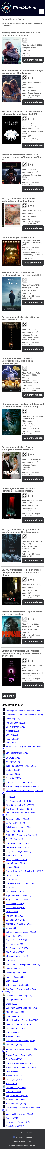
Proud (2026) (11, 1084)
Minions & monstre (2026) (17, 956)
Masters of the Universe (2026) (19, 1114)
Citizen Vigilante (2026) (16, 973)
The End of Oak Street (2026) (19, 782)
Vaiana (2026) (12, 928)
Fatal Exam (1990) (14, 1059)
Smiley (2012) (12, 1004)
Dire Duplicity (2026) (15, 952)
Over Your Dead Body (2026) (18, 1024)
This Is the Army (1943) (16, 908)
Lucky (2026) (11, 879)
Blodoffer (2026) (13, 770)
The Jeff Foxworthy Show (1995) (20, 883)
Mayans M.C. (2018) (15, 891)
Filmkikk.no (16, 1133)
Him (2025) (11, 742)
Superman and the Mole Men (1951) (22, 1008)
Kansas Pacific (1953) (15, 855)
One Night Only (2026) (16, 727)
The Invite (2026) (13, 778)
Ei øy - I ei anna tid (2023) (17, 899)
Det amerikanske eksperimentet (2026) (23, 964)
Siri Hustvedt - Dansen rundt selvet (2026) (24, 715)
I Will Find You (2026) (15, 1028)
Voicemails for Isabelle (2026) (19, 996)
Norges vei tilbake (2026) (17, 1096)
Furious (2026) (12, 867)
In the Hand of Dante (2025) (18, 985)
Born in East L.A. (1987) (16, 940)
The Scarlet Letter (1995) (17, 948)
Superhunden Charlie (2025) (18, 895)
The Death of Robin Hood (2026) (20, 1041)
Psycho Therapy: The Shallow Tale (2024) (24, 871)
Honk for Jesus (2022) (15, 977)
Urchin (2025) (12, 981)
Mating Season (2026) (15, 1000)
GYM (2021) (11, 887)
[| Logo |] (19, 13)
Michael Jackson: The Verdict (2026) (22, 1020)
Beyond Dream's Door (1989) (19, 1055)
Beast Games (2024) (15, 1126)
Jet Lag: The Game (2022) (17, 819)
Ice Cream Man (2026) (16, 823)
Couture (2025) (12, 1118)
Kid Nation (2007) (13, 1036)
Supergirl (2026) (13, 1016)
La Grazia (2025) (13, 758)
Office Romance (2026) (16, 1012)
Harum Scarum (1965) (15, 863)
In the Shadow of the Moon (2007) (21, 1067)
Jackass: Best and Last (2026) (19, 924)
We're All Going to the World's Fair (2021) (24, 786)
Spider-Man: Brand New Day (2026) (22, 835)
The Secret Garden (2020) (17, 843)
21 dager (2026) (13, 762)
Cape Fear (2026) (14, 1092)
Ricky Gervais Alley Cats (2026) (20, 805)
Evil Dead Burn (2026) (16, 920)
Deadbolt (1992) (13, 1071)
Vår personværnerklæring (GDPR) (22, 1145)
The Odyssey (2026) (15, 904)
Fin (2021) (10, 797)
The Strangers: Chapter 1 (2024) (20, 801)
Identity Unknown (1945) (16, 860)
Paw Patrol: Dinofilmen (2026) (19, 809)
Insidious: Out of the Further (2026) (21, 766)
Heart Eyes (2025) (14, 1079)
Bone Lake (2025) (14, 936)
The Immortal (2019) (15, 916)
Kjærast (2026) (12, 731)
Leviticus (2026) (13, 875)
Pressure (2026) (13, 719)
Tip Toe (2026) (12, 912)
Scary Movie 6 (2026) (15, 1100)
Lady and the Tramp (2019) (18, 1122)
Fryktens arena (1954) (15, 944)
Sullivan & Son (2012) (15, 1075)
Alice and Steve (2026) (16, 1104)
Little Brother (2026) (14, 969)
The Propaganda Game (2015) (19, 1063)
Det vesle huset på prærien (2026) (21, 932)
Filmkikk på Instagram (22, 1141)
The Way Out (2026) (15, 839)
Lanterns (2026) (13, 774)
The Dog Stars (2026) (15, 723)
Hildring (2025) (12, 739)
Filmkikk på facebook (24, 1137)
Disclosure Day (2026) (16, 1088)
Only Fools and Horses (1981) (19, 827)
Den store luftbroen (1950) (17, 847)
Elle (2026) (11, 960)
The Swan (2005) (13, 1032)
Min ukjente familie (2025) (17, 753)
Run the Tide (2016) (14, 831)
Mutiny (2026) (12, 735)
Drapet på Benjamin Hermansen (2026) (23, 711)
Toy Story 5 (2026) (14, 1045)
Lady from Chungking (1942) (18, 851)
